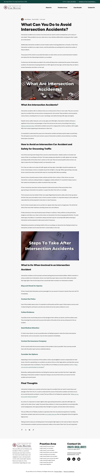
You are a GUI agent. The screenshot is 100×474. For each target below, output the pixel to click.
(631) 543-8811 (71, 1)
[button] (62, 7)
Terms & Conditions (69, 471)
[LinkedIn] (73, 459)
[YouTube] (78, 459)
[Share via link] (33, 430)
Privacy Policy (58, 471)
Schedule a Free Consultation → (87, 1)
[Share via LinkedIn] (29, 430)
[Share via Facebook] (22, 430)
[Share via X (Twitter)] (25, 430)
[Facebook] (68, 459)
